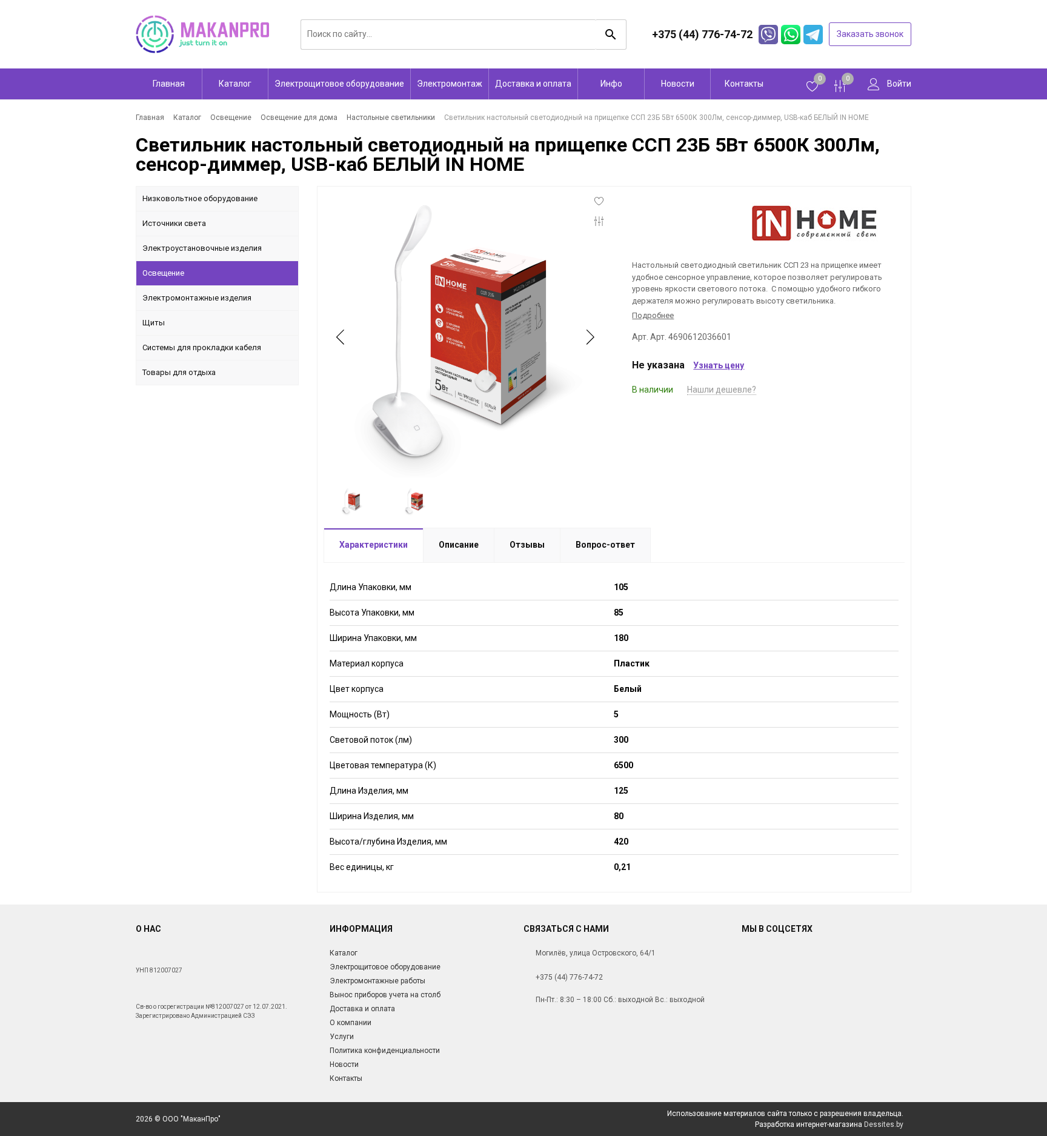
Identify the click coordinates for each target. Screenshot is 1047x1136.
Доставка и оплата (533, 83)
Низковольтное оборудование (200, 198)
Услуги (342, 1036)
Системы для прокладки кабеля (201, 347)
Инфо (611, 83)
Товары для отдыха (179, 372)
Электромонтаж (449, 83)
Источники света (174, 223)
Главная (169, 83)
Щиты (153, 322)
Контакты (744, 83)
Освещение (163, 272)
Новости (677, 83)
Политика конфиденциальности (385, 1050)
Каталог (235, 83)
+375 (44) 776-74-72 (569, 977)
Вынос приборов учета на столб (385, 995)
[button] (589, 337)
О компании (350, 1022)
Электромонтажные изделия (196, 297)
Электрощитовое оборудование (339, 83)
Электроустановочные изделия (202, 248)
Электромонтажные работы (377, 981)
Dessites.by (883, 1124)
